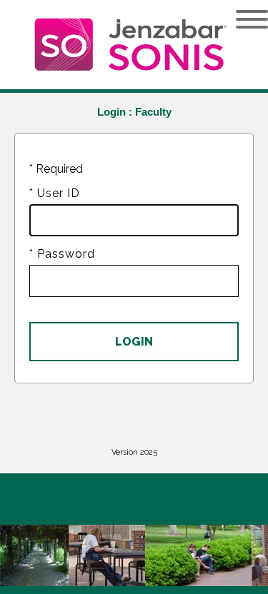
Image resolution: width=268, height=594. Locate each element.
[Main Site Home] (118, 26)
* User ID (54, 193)
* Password (62, 254)
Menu (241, 19)
